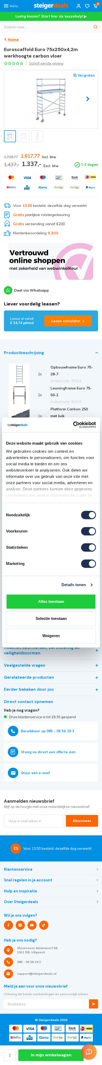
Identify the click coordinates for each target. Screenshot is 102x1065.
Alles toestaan (51, 601)
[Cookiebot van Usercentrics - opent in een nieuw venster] (73, 424)
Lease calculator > (68, 321)
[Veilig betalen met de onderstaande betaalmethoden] (11, 177)
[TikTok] (43, 925)
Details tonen (73, 584)
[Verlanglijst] (87, 6)
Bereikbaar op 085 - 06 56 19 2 (47, 731)
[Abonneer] (93, 1004)
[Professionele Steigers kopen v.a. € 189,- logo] (51, 6)
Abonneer (82, 820)
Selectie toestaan (51, 618)
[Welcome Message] (89, 1052)
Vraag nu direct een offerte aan (48, 752)
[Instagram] (20, 925)
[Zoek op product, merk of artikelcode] (95, 27)
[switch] (88, 531)
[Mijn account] (78, 6)
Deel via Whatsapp (31, 290)
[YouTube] (32, 925)
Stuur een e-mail (35, 773)
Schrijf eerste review (46, 63)
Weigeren (51, 635)
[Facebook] (8, 925)
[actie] (51, 264)
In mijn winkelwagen (51, 1055)
